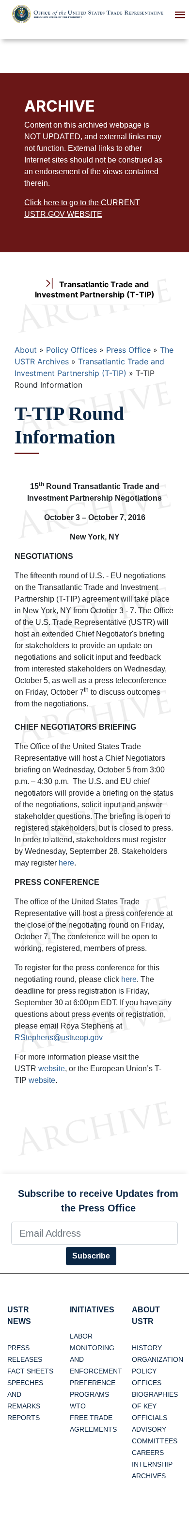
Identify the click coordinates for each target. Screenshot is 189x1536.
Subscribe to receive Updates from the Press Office (98, 1200)
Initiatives (92, 1310)
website (51, 1068)
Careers (148, 1452)
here (66, 863)
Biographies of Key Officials (155, 1406)
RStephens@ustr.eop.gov (59, 1037)
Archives (149, 1476)
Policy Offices (71, 350)
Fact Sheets (30, 1371)
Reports (23, 1418)
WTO (78, 1406)
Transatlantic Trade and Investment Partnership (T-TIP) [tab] (95, 289)
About (26, 350)
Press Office (128, 350)
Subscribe (91, 1256)
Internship (152, 1464)
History (147, 1348)
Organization (157, 1359)
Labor (81, 1336)
